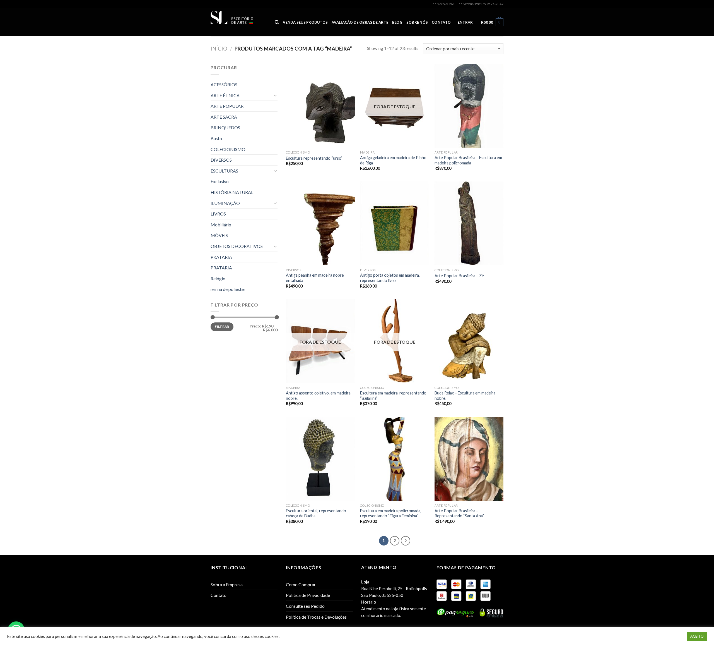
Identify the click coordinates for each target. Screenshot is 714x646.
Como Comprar (301, 584)
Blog (397, 22)
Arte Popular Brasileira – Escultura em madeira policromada (468, 160)
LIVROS (218, 213)
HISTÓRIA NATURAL (232, 192)
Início (219, 49)
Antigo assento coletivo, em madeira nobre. (318, 396)
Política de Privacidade (308, 595)
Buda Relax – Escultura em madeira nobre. (465, 396)
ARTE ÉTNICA (225, 95)
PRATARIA (221, 257)
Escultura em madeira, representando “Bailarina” (393, 396)
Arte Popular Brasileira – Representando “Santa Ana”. (459, 513)
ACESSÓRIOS (224, 84)
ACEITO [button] (697, 636)
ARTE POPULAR (227, 106)
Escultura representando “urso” (314, 158)
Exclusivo (220, 181)
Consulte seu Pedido (305, 606)
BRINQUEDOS (225, 127)
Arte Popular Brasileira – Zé (459, 275)
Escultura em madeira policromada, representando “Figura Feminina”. (390, 513)
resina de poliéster (228, 289)
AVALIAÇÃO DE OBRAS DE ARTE (360, 22)
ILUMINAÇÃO (225, 203)
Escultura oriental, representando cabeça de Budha (316, 513)
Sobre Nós (417, 22)
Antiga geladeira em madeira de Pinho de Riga (393, 160)
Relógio (218, 278)
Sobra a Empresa (227, 584)
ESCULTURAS (224, 170)
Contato (441, 22)
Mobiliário (221, 224)
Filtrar (222, 326)
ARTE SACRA (224, 116)
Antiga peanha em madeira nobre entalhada (315, 278)
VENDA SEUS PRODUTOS (305, 22)
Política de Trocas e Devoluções (316, 616)
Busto (216, 138)
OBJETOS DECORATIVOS (237, 246)
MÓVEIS (219, 235)
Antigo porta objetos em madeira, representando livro (390, 278)
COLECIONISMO (228, 149)
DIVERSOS (221, 159)
